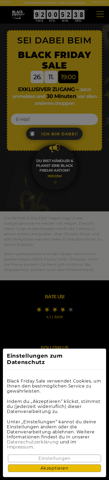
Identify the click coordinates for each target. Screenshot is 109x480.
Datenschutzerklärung (33, 442)
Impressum (20, 447)
